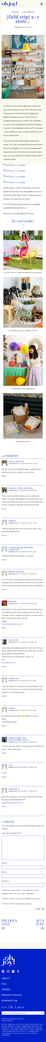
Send (38, 909)
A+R (11, 144)
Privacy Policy (12, 995)
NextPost (40, 922)
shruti (12, 521)
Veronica (13, 678)
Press (6, 989)
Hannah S (13, 789)
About (6, 978)
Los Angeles (28, 12)
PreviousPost (9, 922)
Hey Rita (13, 640)
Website (5, 881)
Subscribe (42, 1013)
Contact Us (9, 1001)
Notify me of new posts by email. (18, 903)
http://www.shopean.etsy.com (12, 624)
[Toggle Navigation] (41, 4)
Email (5, 872)
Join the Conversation (11, 833)
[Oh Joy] (9, 4)
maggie (12, 601)
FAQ (4, 984)
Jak (10, 765)
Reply (4, 476)
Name (5, 863)
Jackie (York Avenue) (20, 488)
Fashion (15, 12)
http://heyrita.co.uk (8, 662)
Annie (11, 708)
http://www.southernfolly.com (12, 803)
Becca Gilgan (16, 572)
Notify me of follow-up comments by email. (22, 898)
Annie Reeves (16, 461)
